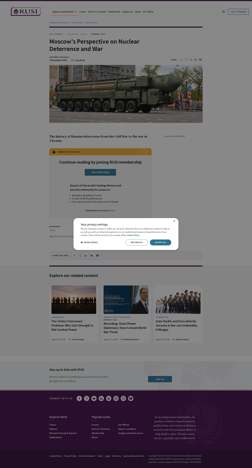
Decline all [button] (137, 242)
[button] (89, 242)
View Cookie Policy (130, 235)
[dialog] (126, 234)
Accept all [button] (160, 242)
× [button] (174, 221)
